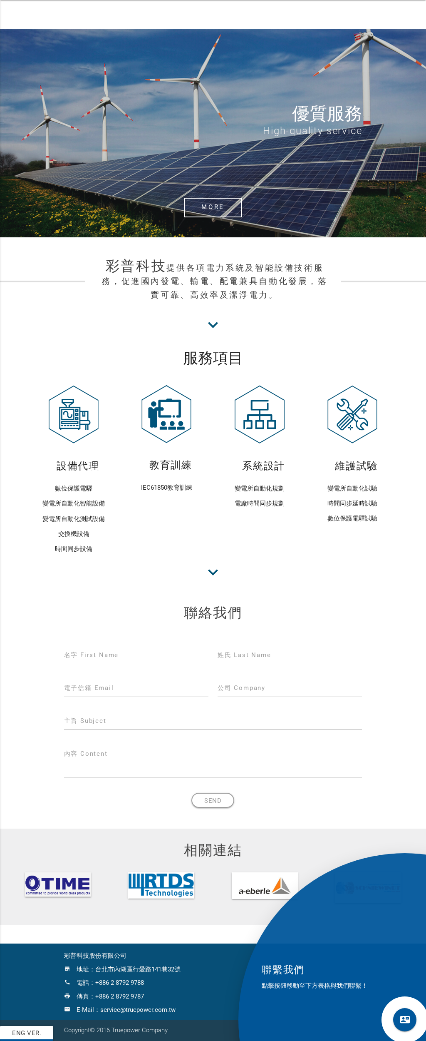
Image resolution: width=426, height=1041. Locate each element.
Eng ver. (26, 1033)
